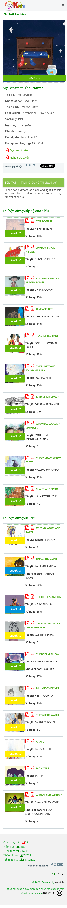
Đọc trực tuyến (19, 150)
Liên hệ (60, 874)
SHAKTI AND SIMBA (47, 489)
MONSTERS (42, 768)
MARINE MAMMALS (47, 397)
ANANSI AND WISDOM (49, 795)
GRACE (40, 741)
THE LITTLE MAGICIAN (48, 597)
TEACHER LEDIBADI (47, 336)
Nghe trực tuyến (20, 157)
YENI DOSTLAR (44, 221)
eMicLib (59, 882)
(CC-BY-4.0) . (53, 893)
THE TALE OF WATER (47, 715)
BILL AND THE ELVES (47, 688)
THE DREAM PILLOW (47, 654)
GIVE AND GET (44, 309)
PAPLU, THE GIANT (46, 559)
